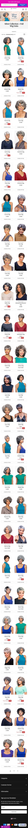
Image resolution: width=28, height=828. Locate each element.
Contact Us (6, 826)
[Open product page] (7, 46)
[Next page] (17, 770)
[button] (2, 9)
